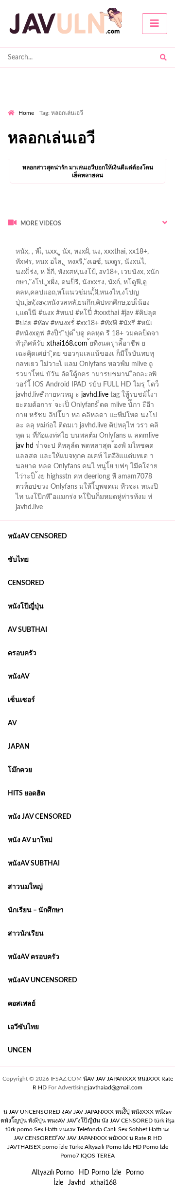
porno (17, 243)
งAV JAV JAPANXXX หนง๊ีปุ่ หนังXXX (108, 1112)
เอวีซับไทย (23, 1027)
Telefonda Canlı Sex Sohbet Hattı (119, 1129)
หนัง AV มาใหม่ (30, 840)
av (12, 723)
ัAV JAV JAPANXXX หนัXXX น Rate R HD (110, 1138)
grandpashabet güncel (46, 264)
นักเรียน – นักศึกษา (36, 910)
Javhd (77, 1182)
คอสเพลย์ (21, 1003)
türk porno (19, 1129)
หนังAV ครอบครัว (33, 957)
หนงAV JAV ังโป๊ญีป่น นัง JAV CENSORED (100, 1120)
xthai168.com (67, 343)
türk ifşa (164, 1120)
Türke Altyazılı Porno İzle (100, 1147)
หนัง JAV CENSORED (39, 816)
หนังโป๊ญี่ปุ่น (26, 606)
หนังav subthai (34, 863)
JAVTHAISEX (24, 1147)
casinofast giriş (149, 254)
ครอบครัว (22, 653)
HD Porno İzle (100, 1172)
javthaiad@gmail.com (115, 1087)
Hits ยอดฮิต (26, 793)
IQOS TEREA (98, 1156)
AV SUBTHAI (27, 629)
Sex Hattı (45, 1129)
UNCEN (20, 1050)
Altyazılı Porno (53, 1172)
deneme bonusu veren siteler (76, 254)
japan (19, 746)
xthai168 (103, 1182)
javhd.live (94, 394)
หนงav (67, 1129)
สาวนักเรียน (26, 933)
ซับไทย (18, 559)
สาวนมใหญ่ (25, 886)
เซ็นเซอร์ (21, 700)
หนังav (19, 676)
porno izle (42, 243)
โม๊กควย (20, 770)
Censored (26, 583)
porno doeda (78, 243)
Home (26, 113)
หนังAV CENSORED (37, 536)
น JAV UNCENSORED (31, 1112)
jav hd (25, 445)
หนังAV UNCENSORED (42, 980)
